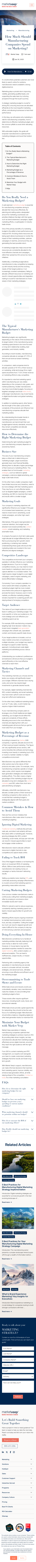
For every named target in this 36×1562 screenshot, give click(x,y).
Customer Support (8, 1478)
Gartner (22, 740)
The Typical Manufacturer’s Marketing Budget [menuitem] (16, 158)
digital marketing (7, 951)
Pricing (4, 1502)
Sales (4, 1474)
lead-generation (23, 628)
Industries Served (8, 1483)
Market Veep (15, 54)
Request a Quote (10, 1440)
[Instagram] (14, 1452)
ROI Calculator (7, 1511)
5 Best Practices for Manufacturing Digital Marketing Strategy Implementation (17, 1187)
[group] (18, 72)
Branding (14, 1289)
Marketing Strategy (20, 1176)
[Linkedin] (3, 1452)
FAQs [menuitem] (8, 188)
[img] (25, 71)
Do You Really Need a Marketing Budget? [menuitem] (17, 152)
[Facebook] (10, 1452)
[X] (7, 1452)
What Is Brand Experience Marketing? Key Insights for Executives (15, 1296)
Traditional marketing (9, 829)
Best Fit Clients (7, 1507)
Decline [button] (22, 1558)
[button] (5, 72)
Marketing (10, 30)
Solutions (5, 1464)
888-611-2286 (10, 1446)
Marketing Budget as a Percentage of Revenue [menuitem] (15, 171)
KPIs (27, 878)
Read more (7, 1202)
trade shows (26, 391)
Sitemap (5, 1516)
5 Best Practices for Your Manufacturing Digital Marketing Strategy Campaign (17, 1243)
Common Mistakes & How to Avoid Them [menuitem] (17, 177)
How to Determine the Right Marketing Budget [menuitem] (16, 165)
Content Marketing (8, 1180)
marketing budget (19, 205)
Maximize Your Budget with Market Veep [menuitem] (16, 183)
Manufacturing (23, 30)
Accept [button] (14, 1558)
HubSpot (5, 1469)
